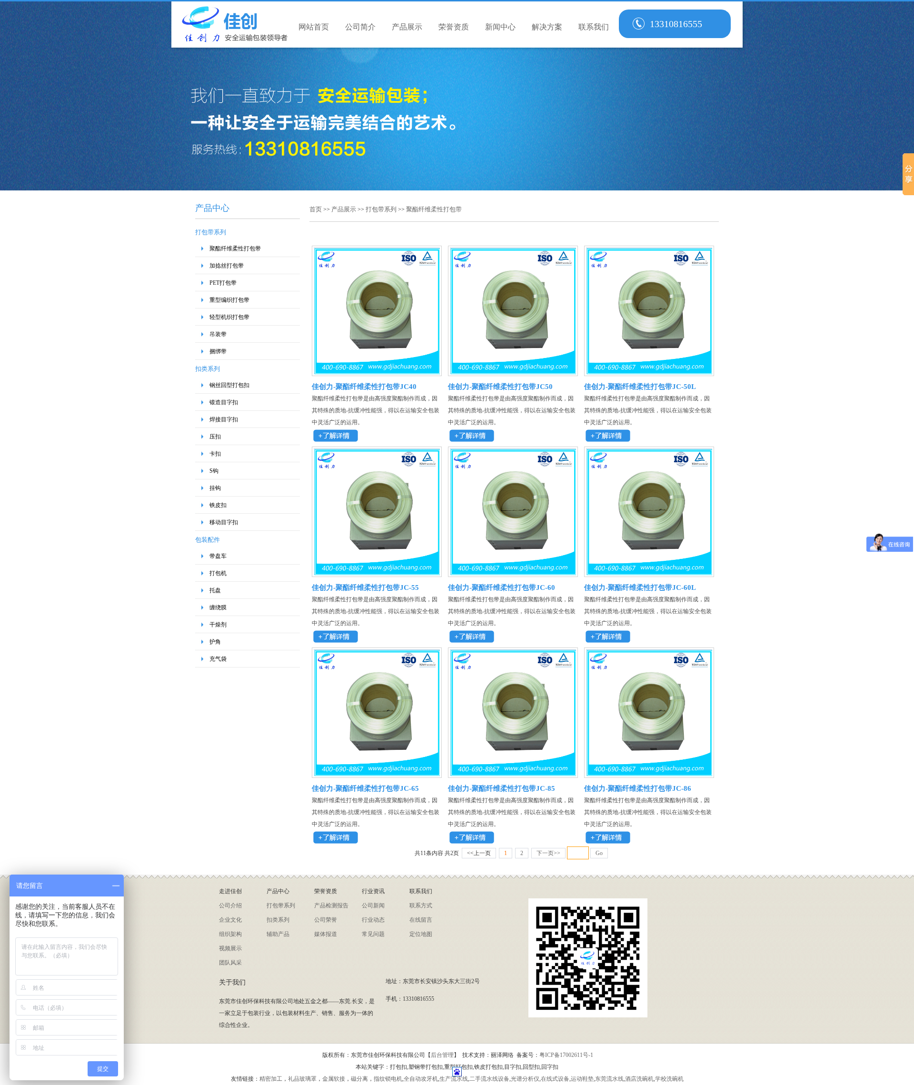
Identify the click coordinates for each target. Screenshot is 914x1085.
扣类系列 (207, 368)
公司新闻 (373, 905)
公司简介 (360, 27)
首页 (316, 209)
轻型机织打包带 (229, 317)
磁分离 (359, 1078)
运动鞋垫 (582, 1078)
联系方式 (420, 905)
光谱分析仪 (525, 1078)
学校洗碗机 (669, 1078)
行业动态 (373, 919)
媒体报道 (325, 934)
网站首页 (313, 27)
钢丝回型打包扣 (229, 385)
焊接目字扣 (223, 419)
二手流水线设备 (489, 1078)
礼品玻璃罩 (302, 1078)
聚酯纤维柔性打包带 (235, 248)
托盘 (215, 590)
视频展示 (230, 948)
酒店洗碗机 (639, 1078)
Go (599, 853)
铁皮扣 (218, 505)
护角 (215, 641)
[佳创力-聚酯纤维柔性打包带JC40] (377, 372)
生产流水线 (453, 1078)
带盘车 (218, 556)
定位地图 (420, 934)
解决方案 (547, 27)
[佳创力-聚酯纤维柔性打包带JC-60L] (649, 573)
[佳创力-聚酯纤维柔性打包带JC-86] (649, 774)
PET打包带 (223, 282)
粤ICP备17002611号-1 (566, 1055)
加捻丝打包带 (226, 265)
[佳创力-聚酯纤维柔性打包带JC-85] (513, 774)
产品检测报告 (331, 905)
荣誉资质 (453, 27)
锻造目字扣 (223, 402)
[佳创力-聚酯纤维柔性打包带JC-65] (377, 774)
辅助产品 (278, 934)
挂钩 (215, 488)
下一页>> (548, 853)
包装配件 (207, 539)
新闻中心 (500, 27)
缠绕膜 (218, 607)
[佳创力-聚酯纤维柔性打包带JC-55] (377, 573)
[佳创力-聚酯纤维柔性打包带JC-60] (513, 573)
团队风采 (230, 962)
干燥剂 (218, 624)
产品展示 (407, 27)
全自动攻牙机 (421, 1078)
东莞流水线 (609, 1078)
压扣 (215, 436)
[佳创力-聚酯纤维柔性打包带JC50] (513, 372)
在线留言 (420, 919)
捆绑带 (218, 351)
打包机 (218, 573)
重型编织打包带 (229, 300)
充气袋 (218, 659)
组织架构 (230, 934)
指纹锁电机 (388, 1078)
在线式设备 (555, 1078)
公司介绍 (230, 905)
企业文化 (230, 919)
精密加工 (270, 1078)
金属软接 (333, 1078)
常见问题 (373, 934)
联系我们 (593, 27)
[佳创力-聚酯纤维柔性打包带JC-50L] (649, 372)
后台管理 (442, 1055)
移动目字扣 (223, 522)
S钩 (214, 471)
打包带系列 (210, 232)
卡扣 (215, 453)
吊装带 (218, 334)
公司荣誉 (325, 919)
